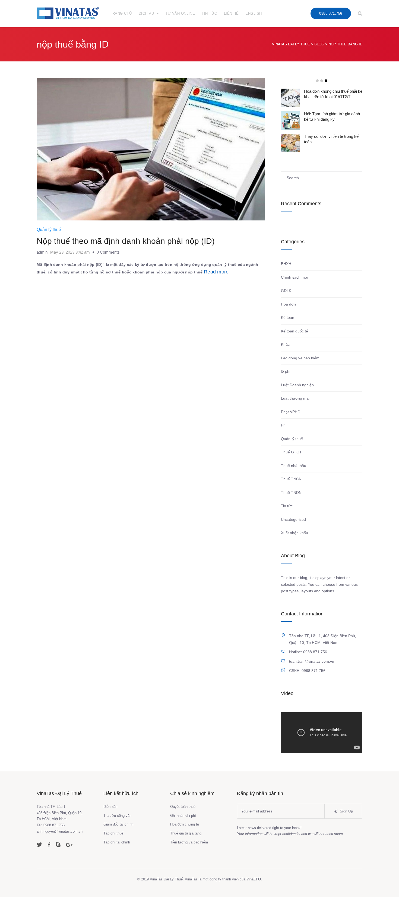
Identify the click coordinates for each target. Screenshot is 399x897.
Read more (216, 272)
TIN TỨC (209, 13)
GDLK (286, 290)
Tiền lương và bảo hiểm (189, 842)
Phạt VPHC (290, 412)
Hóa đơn (288, 304)
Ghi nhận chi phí (183, 816)
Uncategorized (293, 519)
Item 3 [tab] (326, 80)
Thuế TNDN (291, 492)
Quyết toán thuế (182, 807)
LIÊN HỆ (231, 13)
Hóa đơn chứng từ (184, 824)
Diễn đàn (110, 807)
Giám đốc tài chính (118, 824)
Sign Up (346, 811)
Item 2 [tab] (321, 80)
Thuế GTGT (291, 452)
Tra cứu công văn (117, 816)
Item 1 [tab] (317, 80)
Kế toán (287, 317)
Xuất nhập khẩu (294, 533)
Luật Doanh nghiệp (297, 385)
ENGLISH (253, 13)
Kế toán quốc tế (294, 331)
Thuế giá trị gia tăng (185, 833)
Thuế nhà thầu (293, 465)
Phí (284, 425)
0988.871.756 (330, 13)
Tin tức (287, 506)
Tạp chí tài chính (116, 842)
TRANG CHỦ (121, 13)
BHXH (286, 263)
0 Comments (108, 252)
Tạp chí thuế (113, 833)
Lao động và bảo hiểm (300, 358)
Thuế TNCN (291, 479)
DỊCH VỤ (146, 13)
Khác (285, 344)
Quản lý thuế (49, 229)
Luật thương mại (295, 398)
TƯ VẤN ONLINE (180, 13)
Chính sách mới (294, 277)
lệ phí (285, 371)
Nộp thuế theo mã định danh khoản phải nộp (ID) (126, 240)
